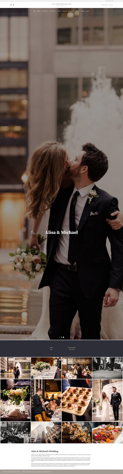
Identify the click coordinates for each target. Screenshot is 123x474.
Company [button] (38, 11)
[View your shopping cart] (112, 1)
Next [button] (116, 472)
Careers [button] (83, 11)
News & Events (71, 11)
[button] (15, 368)
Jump (51, 349)
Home (34, 11)
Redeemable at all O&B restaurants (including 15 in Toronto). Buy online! (27, 471)
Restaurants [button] (45, 11)
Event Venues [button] (52, 11)
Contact (88, 11)
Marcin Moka (71, 349)
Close (121, 472)
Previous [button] (111, 472)
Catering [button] (59, 11)
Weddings (65, 11)
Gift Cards (77, 11)
